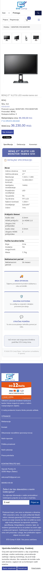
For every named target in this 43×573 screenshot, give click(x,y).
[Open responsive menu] (39, 20)
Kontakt (4, 427)
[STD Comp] (21, 5)
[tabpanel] (21, 252)
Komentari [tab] (33, 144)
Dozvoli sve (22, 568)
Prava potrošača (7, 455)
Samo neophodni (9, 568)
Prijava (5, 20)
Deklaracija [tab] (21, 144)
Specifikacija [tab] (8, 144)
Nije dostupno (7, 132)
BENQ (3, 100)
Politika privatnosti (8, 444)
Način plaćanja (7, 450)
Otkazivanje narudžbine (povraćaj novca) (16, 433)
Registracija (14, 20)
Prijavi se (35, 502)
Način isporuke (7, 438)
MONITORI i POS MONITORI (20, 27)
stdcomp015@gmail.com (10, 477)
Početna (6, 27)
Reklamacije (6, 421)
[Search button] (38, 13)
